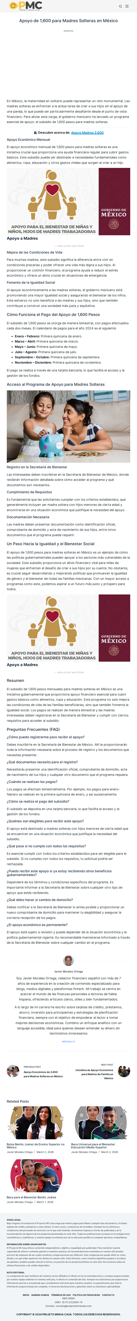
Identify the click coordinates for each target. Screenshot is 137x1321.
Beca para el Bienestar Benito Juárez (31, 1197)
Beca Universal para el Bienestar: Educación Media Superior (93, 1145)
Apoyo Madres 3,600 (87, 132)
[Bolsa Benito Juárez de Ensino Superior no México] (36, 1122)
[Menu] (127, 6)
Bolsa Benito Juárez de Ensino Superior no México (36, 1145)
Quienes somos (40, 1295)
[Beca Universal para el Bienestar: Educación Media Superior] (100, 1122)
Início (26, 1295)
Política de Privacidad (86, 1295)
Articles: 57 (68, 1041)
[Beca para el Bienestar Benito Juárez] (36, 1175)
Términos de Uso (61, 1295)
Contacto (108, 1295)
